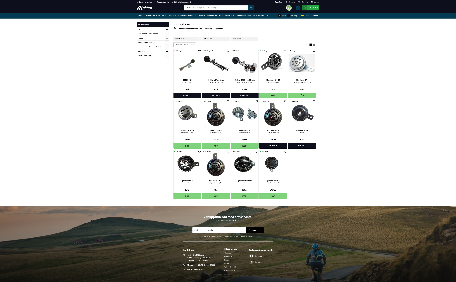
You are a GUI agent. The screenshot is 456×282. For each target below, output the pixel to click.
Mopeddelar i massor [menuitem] (186, 15)
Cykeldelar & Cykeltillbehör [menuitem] (155, 15)
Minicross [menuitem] (229, 15)
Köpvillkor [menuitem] (227, 263)
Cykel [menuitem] (139, 15)
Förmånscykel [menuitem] (303, 2)
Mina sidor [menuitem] (315, 2)
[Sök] (251, 8)
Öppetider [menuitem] (279, 2)
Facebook (259, 256)
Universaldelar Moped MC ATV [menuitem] (209, 15)
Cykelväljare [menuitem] (290, 2)
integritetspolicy (247, 236)
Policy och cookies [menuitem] (230, 267)
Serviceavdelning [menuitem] (259, 15)
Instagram (259, 262)
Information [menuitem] (230, 248)
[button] (298, 7)
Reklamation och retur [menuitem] (232, 270)
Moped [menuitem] (171, 15)
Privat (282, 15)
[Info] (187, 95)
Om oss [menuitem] (226, 260)
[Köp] (273, 95)
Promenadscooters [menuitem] (244, 15)
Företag (292, 15)
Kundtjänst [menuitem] (228, 256)
